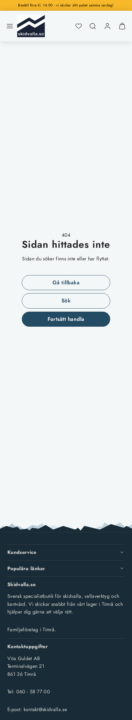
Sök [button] (66, 300)
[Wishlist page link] (79, 26)
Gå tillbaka (66, 282)
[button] (9, 26)
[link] (107, 26)
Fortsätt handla (66, 319)
